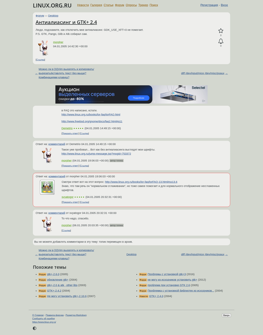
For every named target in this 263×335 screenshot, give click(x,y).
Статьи (108, 5)
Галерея (96, 5)
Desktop (53, 15)
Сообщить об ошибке (43, 318)
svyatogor (68, 197)
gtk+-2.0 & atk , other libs (62, 285)
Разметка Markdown (76, 315)
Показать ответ (70, 133)
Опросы (131, 5)
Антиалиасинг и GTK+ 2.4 (66, 22)
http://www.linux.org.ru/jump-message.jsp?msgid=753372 (96, 153)
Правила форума (55, 315)
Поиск (154, 5)
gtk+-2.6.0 (53, 274)
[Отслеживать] (221, 41)
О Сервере (38, 315)
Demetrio (67, 128)
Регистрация (209, 5)
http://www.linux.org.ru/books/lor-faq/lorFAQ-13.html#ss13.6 (141, 181)
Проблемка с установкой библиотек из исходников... (181, 290)
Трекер (143, 5)
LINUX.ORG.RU (52, 5)
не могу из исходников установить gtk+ (172, 279)
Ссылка (40, 59)
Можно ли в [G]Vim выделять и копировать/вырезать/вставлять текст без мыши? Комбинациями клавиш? (66, 73)
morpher (58, 42)
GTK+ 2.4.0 (156, 296)
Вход (224, 5)
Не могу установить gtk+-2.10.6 (67, 296)
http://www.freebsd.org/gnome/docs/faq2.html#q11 (91, 121)
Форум (119, 5)
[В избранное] (221, 31)
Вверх (226, 315)
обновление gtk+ (57, 279)
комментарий (56, 144)
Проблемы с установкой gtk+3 (167, 274)
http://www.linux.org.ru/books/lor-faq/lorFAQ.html (90, 114)
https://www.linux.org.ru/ (44, 322)
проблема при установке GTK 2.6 (169, 285)
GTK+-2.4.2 (54, 290)
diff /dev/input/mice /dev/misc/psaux (202, 73)
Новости (83, 5)
